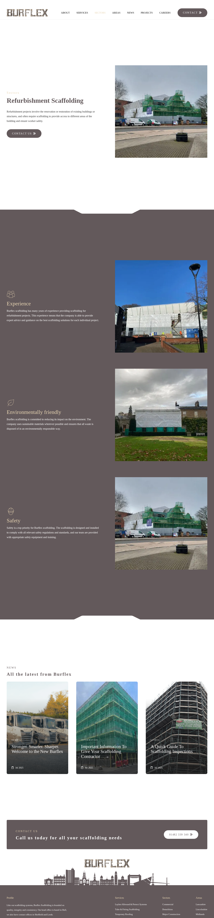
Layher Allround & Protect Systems (131, 904)
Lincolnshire (201, 909)
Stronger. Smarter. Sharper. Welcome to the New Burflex (37, 749)
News (15, 740)
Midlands (200, 914)
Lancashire (201, 904)
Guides (155, 740)
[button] (89, 12)
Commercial (167, 904)
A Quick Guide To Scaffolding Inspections (172, 749)
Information (89, 740)
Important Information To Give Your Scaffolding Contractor (103, 751)
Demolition (167, 909)
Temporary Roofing (124, 914)
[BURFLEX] (27, 13)
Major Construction (171, 914)
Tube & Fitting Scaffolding (127, 909)
